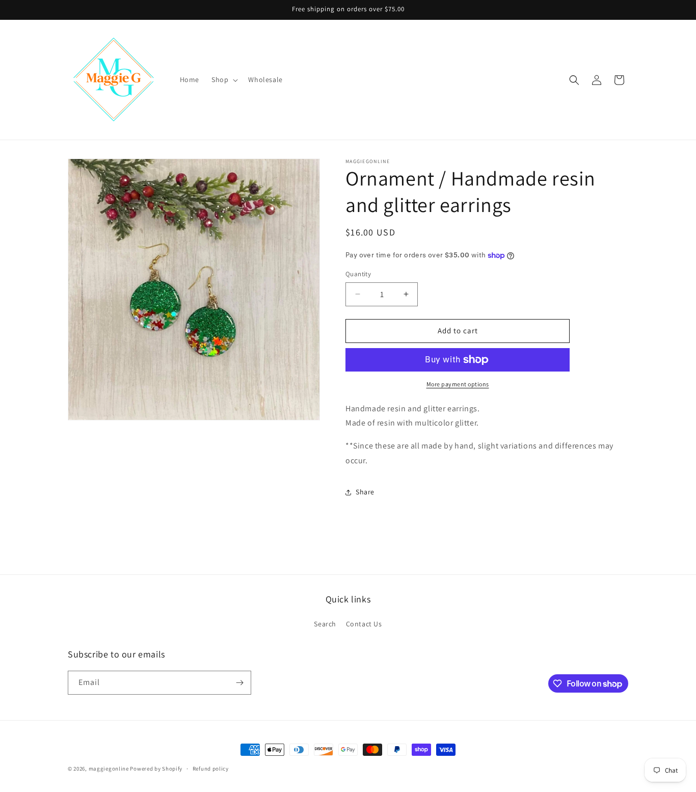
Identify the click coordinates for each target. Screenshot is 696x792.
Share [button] (365, 491)
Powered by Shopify (156, 768)
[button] (223, 79)
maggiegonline (109, 768)
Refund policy (211, 768)
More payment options (457, 384)
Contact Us (364, 623)
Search (325, 623)
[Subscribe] (239, 683)
